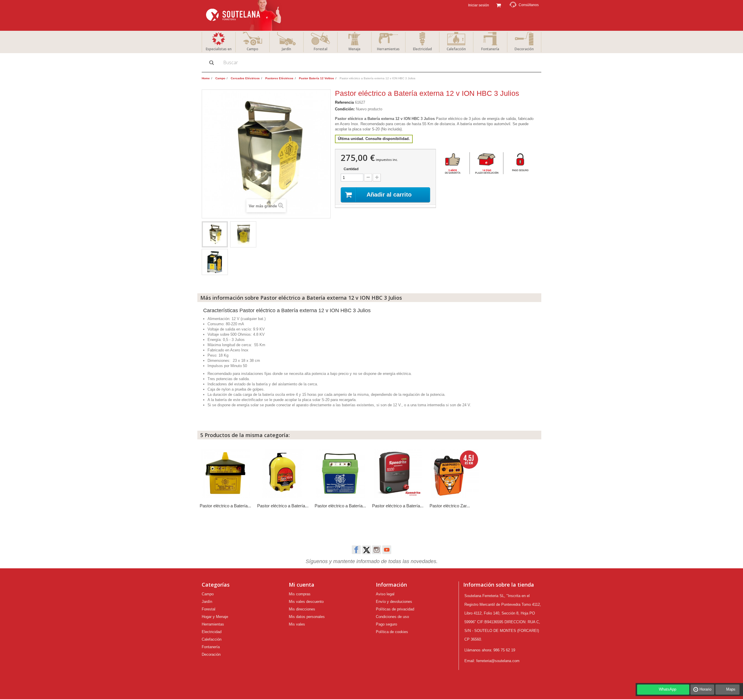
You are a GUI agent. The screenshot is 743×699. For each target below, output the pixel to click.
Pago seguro (386, 624)
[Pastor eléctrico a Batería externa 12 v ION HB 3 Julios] (225, 473)
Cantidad (351, 169)
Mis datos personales (307, 616)
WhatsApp (667, 689)
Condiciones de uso (392, 616)
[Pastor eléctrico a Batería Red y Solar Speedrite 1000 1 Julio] (398, 473)
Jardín (286, 48)
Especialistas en (219, 48)
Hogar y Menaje (215, 616)
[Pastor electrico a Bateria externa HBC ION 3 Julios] (215, 234)
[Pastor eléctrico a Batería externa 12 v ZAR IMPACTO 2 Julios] (283, 473)
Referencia (344, 102)
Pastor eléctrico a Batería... (225, 505)
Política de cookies (392, 632)
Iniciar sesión (478, 5)
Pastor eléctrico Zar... (450, 505)
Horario (705, 689)
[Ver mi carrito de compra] (498, 4)
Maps (730, 689)
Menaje (354, 48)
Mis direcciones (302, 609)
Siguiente (263, 235)
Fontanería (490, 48)
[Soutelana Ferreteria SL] (244, 15)
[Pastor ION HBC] (215, 262)
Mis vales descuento (306, 601)
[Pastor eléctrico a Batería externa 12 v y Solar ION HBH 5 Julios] (340, 473)
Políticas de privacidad (395, 609)
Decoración (524, 48)
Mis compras (300, 594)
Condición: (345, 109)
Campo (252, 48)
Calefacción (456, 48)
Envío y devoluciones (394, 601)
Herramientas (388, 48)
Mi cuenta (301, 584)
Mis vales (297, 624)
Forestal (320, 48)
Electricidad (422, 48)
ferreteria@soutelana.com (498, 661)
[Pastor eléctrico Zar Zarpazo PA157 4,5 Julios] (455, 473)
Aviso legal (385, 594)
